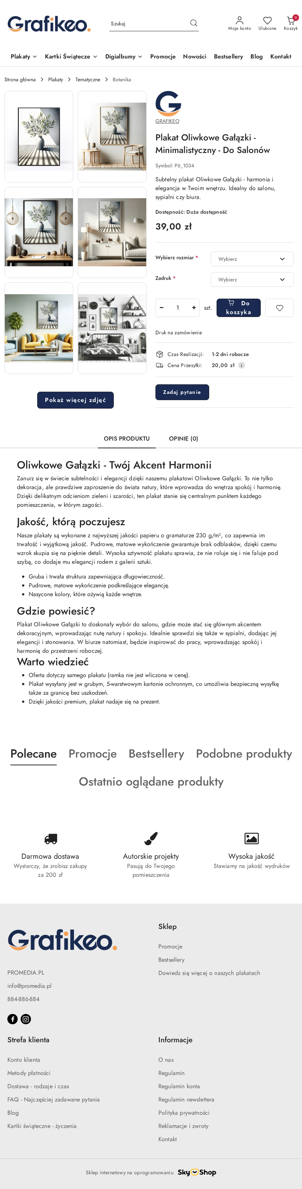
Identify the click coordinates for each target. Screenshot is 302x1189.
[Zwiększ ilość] (193, 308)
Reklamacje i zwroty (183, 1126)
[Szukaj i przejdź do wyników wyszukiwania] (194, 23)
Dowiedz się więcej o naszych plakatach (209, 973)
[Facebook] (12, 1019)
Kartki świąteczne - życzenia (42, 1126)
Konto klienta (23, 1059)
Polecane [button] (33, 753)
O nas (165, 1059)
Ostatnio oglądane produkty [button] (151, 781)
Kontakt (167, 1139)
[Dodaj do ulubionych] (279, 308)
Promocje (170, 946)
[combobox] (252, 259)
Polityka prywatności (184, 1112)
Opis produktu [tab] (127, 438)
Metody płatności (29, 1073)
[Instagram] (26, 1019)
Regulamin (171, 1073)
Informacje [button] (175, 1040)
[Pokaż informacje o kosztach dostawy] (242, 365)
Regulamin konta (179, 1086)
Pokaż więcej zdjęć (75, 400)
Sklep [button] (167, 926)
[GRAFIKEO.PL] (168, 103)
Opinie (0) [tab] (183, 438)
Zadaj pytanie (182, 392)
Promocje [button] (93, 753)
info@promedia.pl (29, 986)
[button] (38, 136)
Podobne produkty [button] (244, 753)
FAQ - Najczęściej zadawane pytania (53, 1099)
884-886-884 (23, 999)
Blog (13, 1112)
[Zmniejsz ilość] (161, 308)
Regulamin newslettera (186, 1099)
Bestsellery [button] (156, 753)
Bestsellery (171, 959)
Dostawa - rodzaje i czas (38, 1086)
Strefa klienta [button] (28, 1040)
